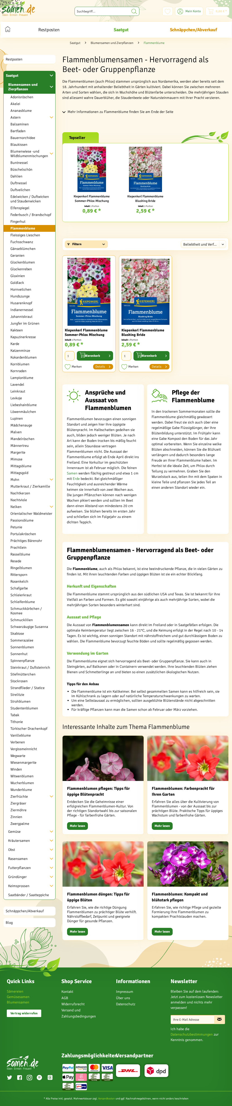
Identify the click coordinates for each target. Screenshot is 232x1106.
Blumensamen (18, 1002)
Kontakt (67, 991)
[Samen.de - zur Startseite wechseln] (18, 8)
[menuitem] (107, 11)
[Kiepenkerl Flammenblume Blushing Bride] (145, 169)
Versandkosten (106, 1098)
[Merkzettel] (167, 11)
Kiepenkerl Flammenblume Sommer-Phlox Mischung (92, 198)
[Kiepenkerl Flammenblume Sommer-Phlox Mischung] (91, 169)
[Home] (7, 30)
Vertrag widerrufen (24, 1013)
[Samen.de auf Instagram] (29, 1078)
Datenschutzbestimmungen (192, 1034)
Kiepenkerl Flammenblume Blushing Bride (145, 198)
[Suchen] (134, 11)
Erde (76, 478)
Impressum (124, 991)
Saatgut (12, 75)
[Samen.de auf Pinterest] (39, 1078)
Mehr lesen (77, 826)
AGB (64, 998)
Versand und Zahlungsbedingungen (78, 1013)
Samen (72, 473)
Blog (9, 922)
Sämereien (15, 991)
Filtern (77, 244)
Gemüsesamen (18, 997)
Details (100, 367)
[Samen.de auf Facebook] (19, 1078)
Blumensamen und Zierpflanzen (23, 86)
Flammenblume (22, 228)
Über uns (123, 998)
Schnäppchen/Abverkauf (25, 911)
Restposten (14, 59)
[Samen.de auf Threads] (51, 1078)
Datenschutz (125, 1004)
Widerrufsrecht (73, 1004)
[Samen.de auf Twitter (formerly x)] (9, 1078)
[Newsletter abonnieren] (219, 1019)
